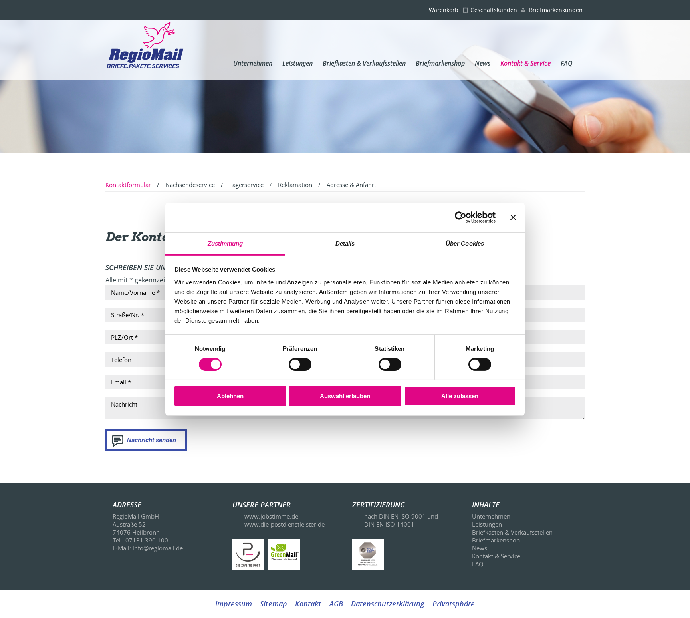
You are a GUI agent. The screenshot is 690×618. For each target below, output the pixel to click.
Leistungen (297, 63)
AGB (336, 603)
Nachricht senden (151, 440)
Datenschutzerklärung (387, 603)
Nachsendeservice (190, 185)
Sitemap (273, 603)
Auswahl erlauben (345, 396)
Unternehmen (252, 63)
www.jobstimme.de (271, 516)
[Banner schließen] (513, 217)
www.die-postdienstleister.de (284, 524)
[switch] (300, 364)
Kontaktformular (128, 185)
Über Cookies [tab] (465, 243)
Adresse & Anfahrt (351, 185)
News (482, 63)
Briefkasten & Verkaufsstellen (364, 63)
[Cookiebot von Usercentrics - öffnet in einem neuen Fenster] (461, 217)
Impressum (233, 603)
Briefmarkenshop (440, 63)
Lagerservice (246, 185)
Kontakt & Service (525, 63)
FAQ (567, 63)
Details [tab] (345, 243)
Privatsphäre (453, 603)
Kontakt (308, 603)
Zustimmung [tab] (225, 243)
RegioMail (144, 49)
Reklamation (295, 185)
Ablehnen (230, 396)
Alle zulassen (459, 396)
